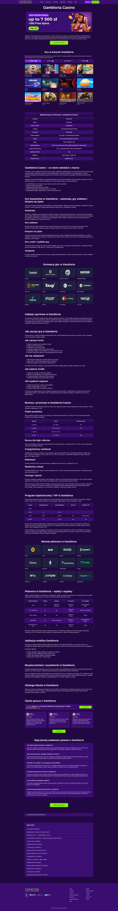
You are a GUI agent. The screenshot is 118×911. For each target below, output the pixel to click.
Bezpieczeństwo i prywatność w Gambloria (37, 865)
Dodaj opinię (85, 707)
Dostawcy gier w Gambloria (33, 841)
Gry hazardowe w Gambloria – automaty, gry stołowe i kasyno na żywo (44, 838)
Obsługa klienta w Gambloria (34, 868)
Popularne (32, 60)
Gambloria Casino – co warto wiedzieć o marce (38, 835)
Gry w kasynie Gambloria (33, 829)
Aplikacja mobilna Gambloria (34, 862)
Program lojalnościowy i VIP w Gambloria (37, 853)
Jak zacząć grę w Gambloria (34, 847)
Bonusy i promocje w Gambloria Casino (36, 850)
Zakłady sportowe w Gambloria (34, 844)
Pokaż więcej (59, 731)
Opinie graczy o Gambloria (33, 871)
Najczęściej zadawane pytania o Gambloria (37, 874)
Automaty (84, 60)
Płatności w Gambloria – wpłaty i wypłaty (37, 859)
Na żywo (49, 60)
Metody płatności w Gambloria (34, 856)
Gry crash (66, 60)
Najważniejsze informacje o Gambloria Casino (38, 832)
